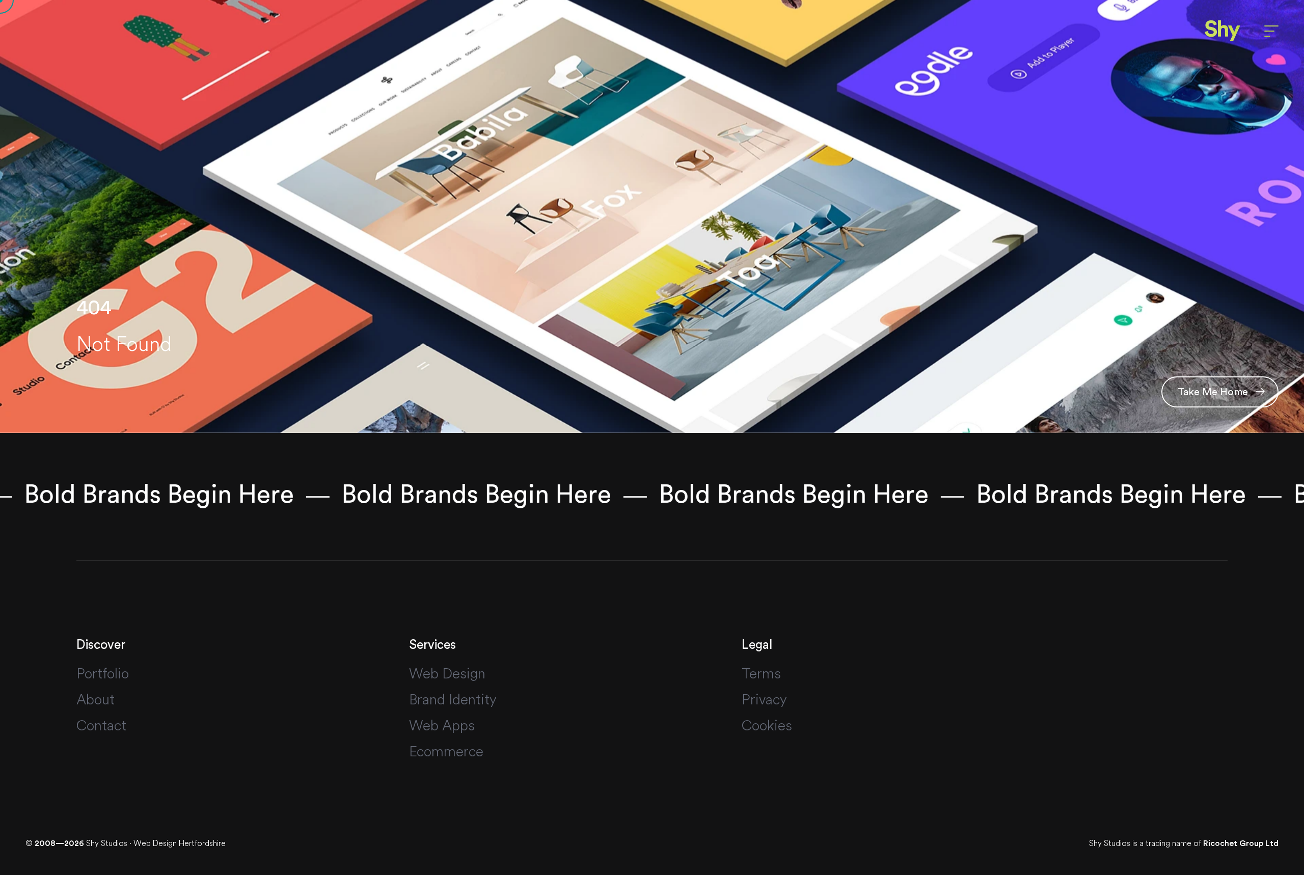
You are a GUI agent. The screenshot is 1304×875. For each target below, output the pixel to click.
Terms (761, 673)
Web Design (447, 673)
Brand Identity (453, 699)
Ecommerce (446, 751)
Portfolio (102, 673)
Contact (101, 725)
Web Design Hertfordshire (179, 843)
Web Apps (442, 725)
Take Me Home (1214, 392)
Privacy (764, 699)
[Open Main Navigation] (1271, 31)
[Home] (1222, 30)
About (95, 699)
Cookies (767, 725)
